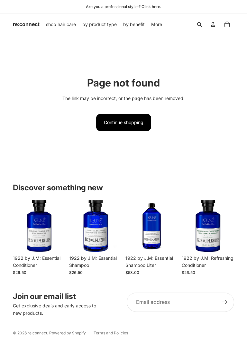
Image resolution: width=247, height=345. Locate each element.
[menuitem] (156, 24)
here (155, 6)
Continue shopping (123, 122)
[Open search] (199, 24)
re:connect (37, 333)
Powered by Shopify (67, 333)
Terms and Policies (111, 333)
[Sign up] (224, 302)
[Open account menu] (213, 24)
